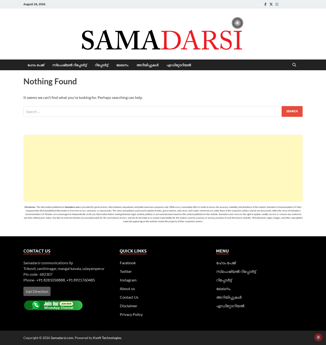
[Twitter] (271, 4)
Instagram (128, 280)
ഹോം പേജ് (35, 65)
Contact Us (129, 297)
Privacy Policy (131, 314)
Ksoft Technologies (107, 338)
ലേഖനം (122, 65)
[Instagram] (277, 4)
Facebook (128, 262)
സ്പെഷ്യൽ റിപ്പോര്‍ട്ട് (69, 65)
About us (127, 288)
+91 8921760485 (80, 280)
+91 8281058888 (50, 280)
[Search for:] (163, 111)
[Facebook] (265, 4)
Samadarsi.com (62, 338)
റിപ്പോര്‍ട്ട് (101, 65)
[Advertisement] (163, 168)
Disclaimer (128, 305)
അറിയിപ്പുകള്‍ (147, 65)
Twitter (126, 271)
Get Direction (37, 291)
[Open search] (294, 64)
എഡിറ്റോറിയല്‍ (179, 65)
